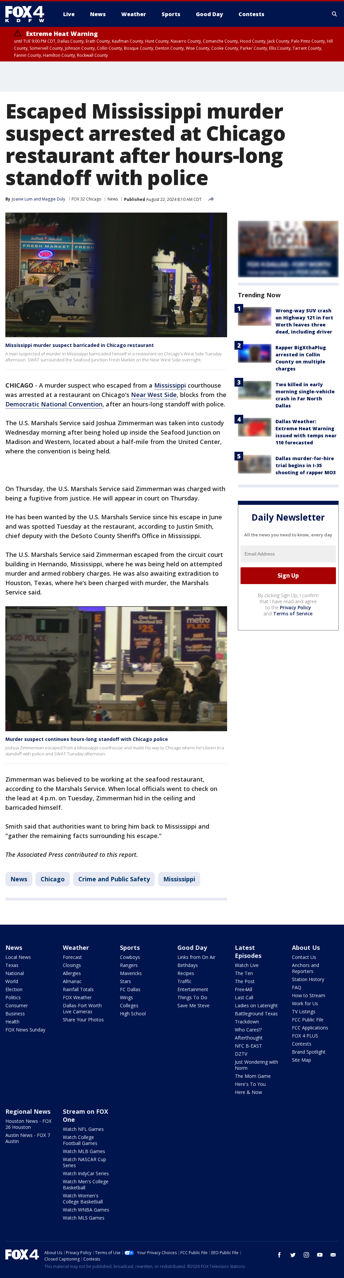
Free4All (243, 989)
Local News (18, 957)
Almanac (72, 981)
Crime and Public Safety (114, 879)
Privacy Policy (295, 607)
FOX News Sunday (25, 1029)
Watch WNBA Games (86, 1209)
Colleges (129, 1005)
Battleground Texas (256, 1013)
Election (14, 989)
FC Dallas (130, 989)
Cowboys (130, 957)
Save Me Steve (193, 1005)
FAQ (296, 987)
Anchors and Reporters (305, 968)
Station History (308, 979)
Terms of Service (292, 613)
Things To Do (192, 997)
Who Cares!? (248, 1029)
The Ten (244, 973)
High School (133, 1013)
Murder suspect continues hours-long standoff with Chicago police (86, 739)
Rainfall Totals (78, 989)
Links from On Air (196, 957)
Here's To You (250, 1084)
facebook (279, 1254)
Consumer (16, 1005)
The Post (245, 981)
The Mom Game (253, 1076)
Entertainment (192, 989)
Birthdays (187, 965)
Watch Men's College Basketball (86, 1184)
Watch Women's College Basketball (83, 1198)
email (333, 1254)
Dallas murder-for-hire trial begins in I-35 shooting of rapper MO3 (305, 465)
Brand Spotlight (309, 1052)
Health (12, 1021)
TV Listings (303, 1011)
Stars (125, 981)
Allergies (72, 973)
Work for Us (305, 1003)
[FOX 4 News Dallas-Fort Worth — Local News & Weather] (27, 14)
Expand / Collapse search (335, 14)
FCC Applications (310, 1027)
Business (15, 1013)
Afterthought (249, 1037)
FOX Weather (77, 997)
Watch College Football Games (80, 1140)
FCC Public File (308, 1019)
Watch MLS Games (83, 1218)
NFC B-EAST (248, 1046)
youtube (319, 1254)
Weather (76, 947)
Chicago (53, 879)
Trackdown (247, 1021)
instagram (306, 1254)
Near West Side (154, 395)
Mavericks (131, 973)
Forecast (72, 957)
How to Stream (308, 995)
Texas (11, 965)
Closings (72, 965)
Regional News (27, 1111)
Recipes (185, 973)
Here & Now (248, 1092)
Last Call (244, 997)
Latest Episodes (248, 951)
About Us (306, 947)
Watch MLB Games (84, 1151)
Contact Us (304, 957)
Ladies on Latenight (256, 1005)
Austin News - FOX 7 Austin (27, 1138)
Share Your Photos (83, 1019)
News (113, 199)
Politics (13, 997)
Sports (130, 947)
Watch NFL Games (83, 1129)
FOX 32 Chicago (86, 199)
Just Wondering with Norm (256, 1065)
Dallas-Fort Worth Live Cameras (82, 1008)
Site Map (301, 1060)
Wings (126, 997)
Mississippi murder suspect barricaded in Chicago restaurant (79, 345)
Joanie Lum (22, 199)
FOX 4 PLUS (305, 1035)
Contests (301, 1044)
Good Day (192, 947)
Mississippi (170, 385)
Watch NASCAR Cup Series (84, 1162)
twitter (293, 1254)
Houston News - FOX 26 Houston (28, 1124)
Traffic (184, 981)
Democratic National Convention (53, 404)
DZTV (241, 1054)
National (14, 973)
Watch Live (247, 965)
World (11, 981)
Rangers (129, 965)
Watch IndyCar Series (86, 1173)
